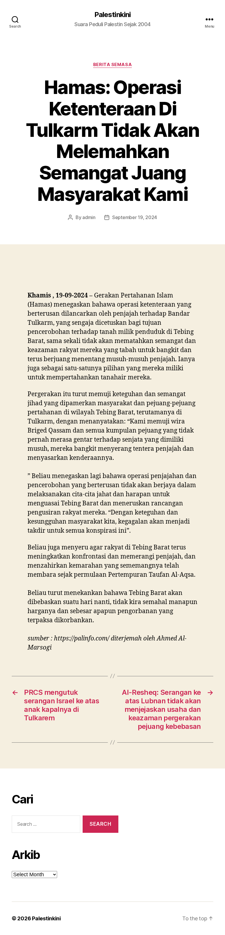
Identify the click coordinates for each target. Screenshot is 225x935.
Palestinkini (112, 14)
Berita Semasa (112, 64)
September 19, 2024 (134, 217)
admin (89, 217)
